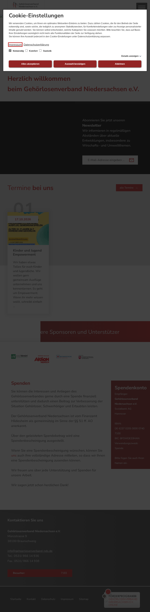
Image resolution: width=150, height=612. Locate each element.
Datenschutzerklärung (36, 44)
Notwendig (18, 51)
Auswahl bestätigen (75, 64)
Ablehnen (120, 64)
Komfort (33, 51)
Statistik (47, 51)
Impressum (15, 44)
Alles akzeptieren (30, 64)
